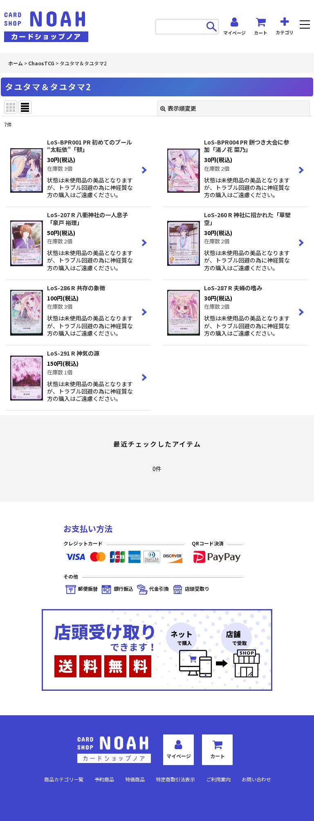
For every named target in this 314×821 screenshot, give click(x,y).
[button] (305, 25)
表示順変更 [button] (182, 108)
